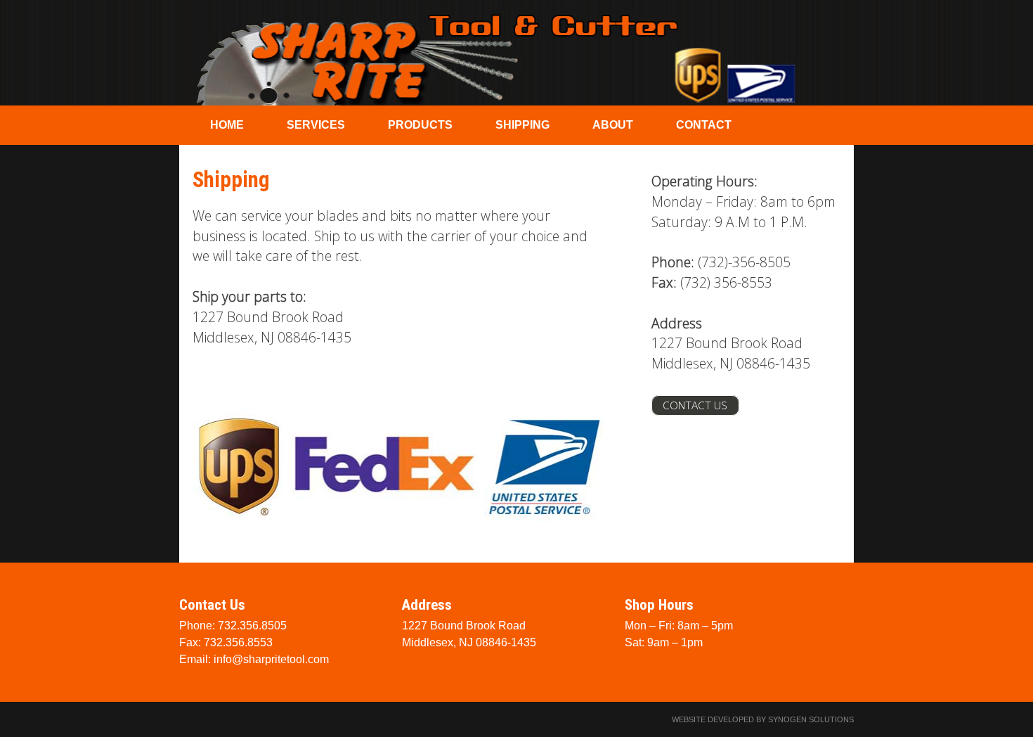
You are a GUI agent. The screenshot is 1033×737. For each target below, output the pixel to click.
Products (420, 125)
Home (227, 125)
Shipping (522, 125)
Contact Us (695, 405)
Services (316, 125)
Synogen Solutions (811, 719)
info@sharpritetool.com (271, 659)
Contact (704, 125)
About (612, 125)
